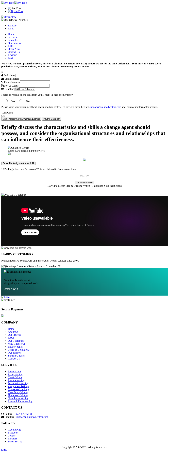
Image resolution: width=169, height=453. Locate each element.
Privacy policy (15, 346)
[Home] (7, 2)
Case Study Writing (18, 392)
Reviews (12, 55)
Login (11, 28)
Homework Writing (18, 395)
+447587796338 (23, 414)
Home (11, 34)
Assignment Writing (18, 386)
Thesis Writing (15, 377)
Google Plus (14, 429)
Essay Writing (15, 374)
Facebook (13, 432)
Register (12, 25)
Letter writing (15, 371)
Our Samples (14, 352)
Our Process (14, 43)
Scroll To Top (15, 441)
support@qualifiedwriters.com (105, 107)
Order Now (14, 49)
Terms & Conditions (18, 349)
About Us (13, 40)
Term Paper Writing (18, 398)
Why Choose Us (16, 343)
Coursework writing (18, 389)
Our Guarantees (16, 340)
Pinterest (12, 438)
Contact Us (14, 52)
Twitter (11, 435)
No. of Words (11, 85)
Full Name (9, 75)
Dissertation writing (18, 383)
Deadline (9, 89)
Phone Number (12, 82)
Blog (10, 58)
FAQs (11, 46)
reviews (66, 266)
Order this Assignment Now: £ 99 (18, 163)
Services (12, 37)
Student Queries (16, 355)
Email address (11, 78)
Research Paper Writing (20, 401)
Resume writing (16, 380)
